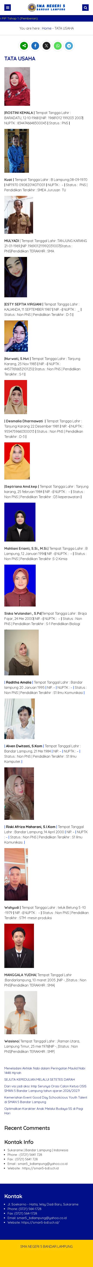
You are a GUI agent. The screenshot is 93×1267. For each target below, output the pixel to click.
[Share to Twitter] (47, 46)
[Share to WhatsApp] (58, 46)
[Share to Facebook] (35, 46)
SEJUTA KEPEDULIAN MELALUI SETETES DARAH (39, 1079)
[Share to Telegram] (69, 46)
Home (46, 28)
